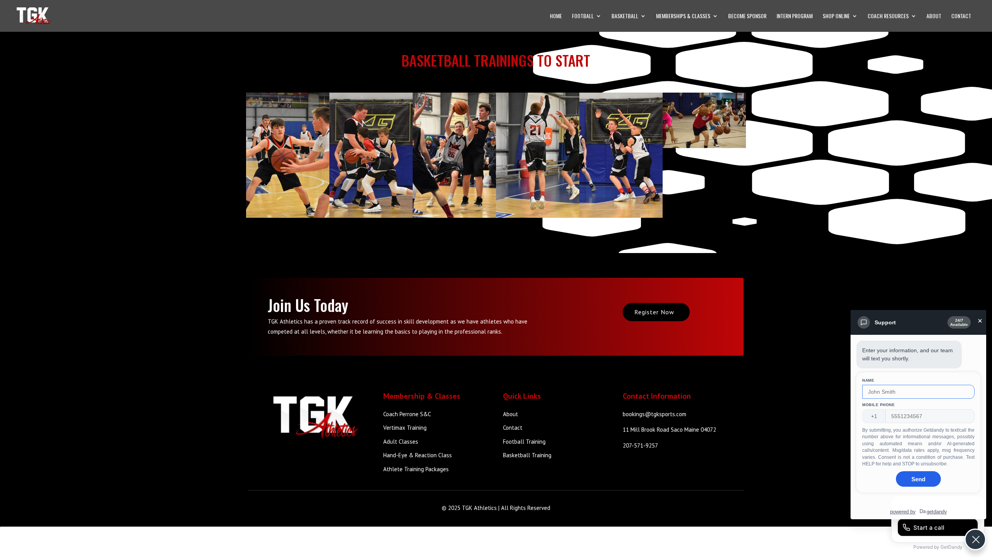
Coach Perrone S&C (407, 414)
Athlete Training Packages (416, 469)
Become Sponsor (747, 16)
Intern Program (795, 16)
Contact (961, 16)
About (934, 16)
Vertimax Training (405, 427)
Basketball (624, 16)
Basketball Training (527, 455)
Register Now (654, 312)
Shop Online (836, 16)
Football (583, 16)
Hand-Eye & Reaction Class (417, 455)
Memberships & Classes (683, 16)
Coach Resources (888, 16)
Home (556, 16)
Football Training (524, 441)
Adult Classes (400, 441)
